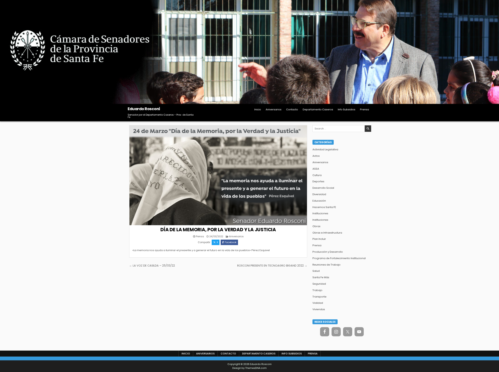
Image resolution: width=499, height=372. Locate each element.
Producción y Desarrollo (327, 252)
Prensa (364, 109)
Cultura (317, 175)
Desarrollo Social (323, 188)
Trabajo (317, 290)
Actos (316, 156)
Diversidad (319, 194)
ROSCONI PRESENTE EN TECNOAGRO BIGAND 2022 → (272, 265)
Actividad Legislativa (325, 149)
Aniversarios (273, 109)
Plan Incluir (319, 239)
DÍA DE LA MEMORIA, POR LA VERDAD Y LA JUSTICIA (218, 229)
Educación (319, 201)
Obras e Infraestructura (327, 233)
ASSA (315, 169)
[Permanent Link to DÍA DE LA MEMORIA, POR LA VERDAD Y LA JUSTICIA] (218, 175)
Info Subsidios (346, 109)
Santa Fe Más (320, 277)
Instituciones (320, 213)
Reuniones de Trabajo (326, 265)
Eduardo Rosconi (144, 109)
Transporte (319, 296)
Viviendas (318, 309)
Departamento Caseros (318, 109)
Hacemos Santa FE (324, 207)
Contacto (292, 109)
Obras (316, 226)
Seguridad (319, 284)
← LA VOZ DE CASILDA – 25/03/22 (152, 265)
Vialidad (317, 303)
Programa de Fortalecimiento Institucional (339, 258)
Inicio (257, 109)
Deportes (318, 181)
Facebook (230, 242)
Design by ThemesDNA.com (249, 368)
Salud (316, 271)
